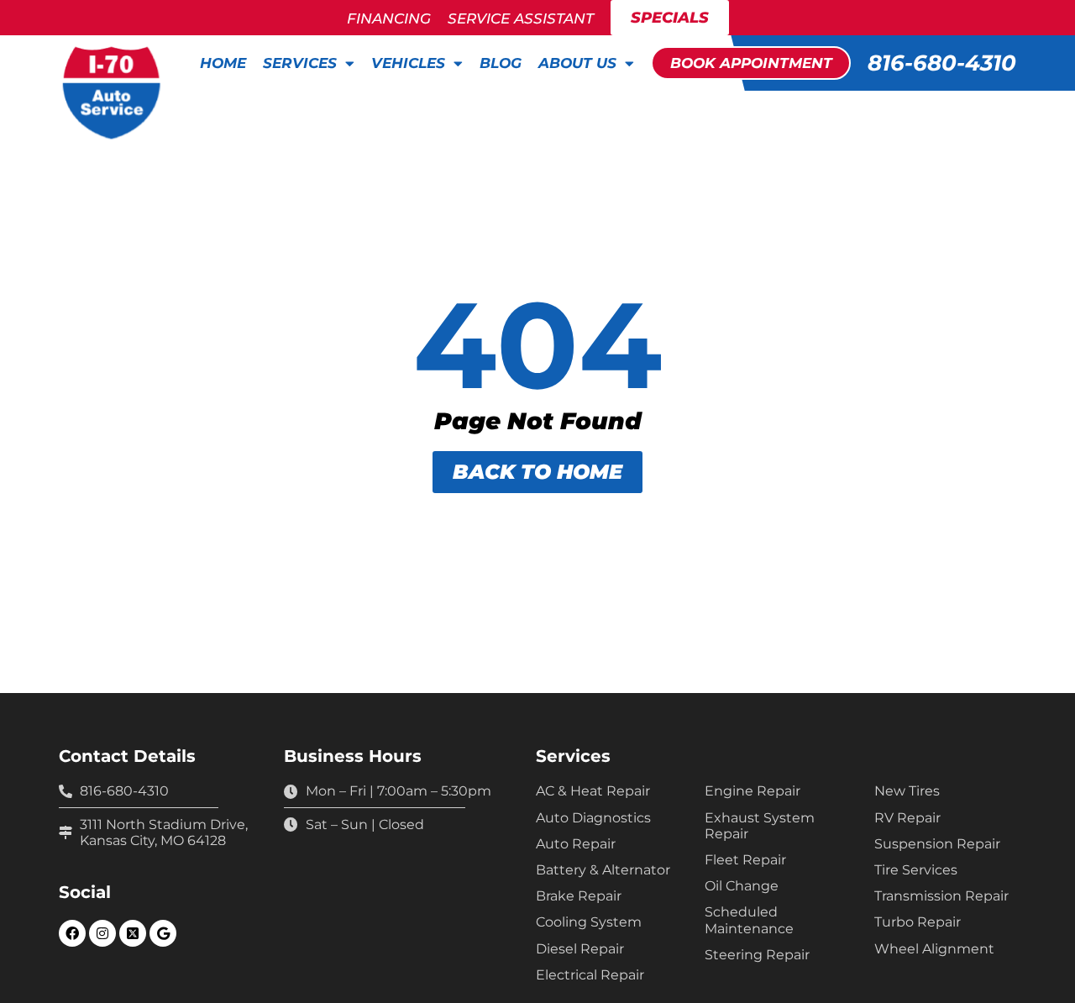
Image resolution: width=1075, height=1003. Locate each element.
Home (223, 63)
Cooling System (589, 922)
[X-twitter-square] (132, 933)
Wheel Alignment (934, 949)
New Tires (907, 791)
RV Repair (907, 818)
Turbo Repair (917, 922)
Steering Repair (757, 955)
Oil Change (742, 886)
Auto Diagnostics (593, 818)
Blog (501, 63)
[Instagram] (102, 933)
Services (300, 63)
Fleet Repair (745, 860)
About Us (577, 63)
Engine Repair (752, 791)
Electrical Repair (590, 975)
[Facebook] (72, 933)
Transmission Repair (941, 896)
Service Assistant (521, 18)
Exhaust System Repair (760, 826)
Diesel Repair (580, 949)
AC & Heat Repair (593, 791)
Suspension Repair (937, 844)
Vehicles (408, 63)
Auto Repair (576, 844)
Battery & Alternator (603, 870)
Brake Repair (578, 896)
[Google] (162, 933)
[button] (751, 63)
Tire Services (915, 870)
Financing (389, 18)
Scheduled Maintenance (749, 920)
